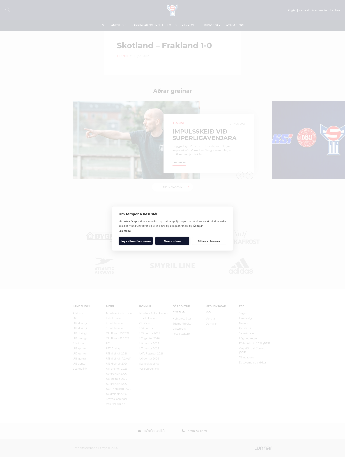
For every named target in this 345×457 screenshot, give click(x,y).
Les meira (125, 230)
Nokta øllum (172, 241)
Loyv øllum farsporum (136, 241)
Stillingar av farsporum (209, 240)
